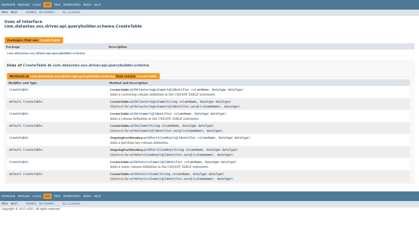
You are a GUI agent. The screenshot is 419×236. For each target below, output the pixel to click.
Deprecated (72, 4)
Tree (57, 4)
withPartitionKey (158, 137)
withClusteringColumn (147, 89)
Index (87, 4)
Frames (31, 12)
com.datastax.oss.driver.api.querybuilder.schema (46, 53)
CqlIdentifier (178, 89)
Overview (8, 4)
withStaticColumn (144, 162)
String (172, 101)
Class (37, 4)
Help (97, 4)
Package (24, 4)
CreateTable (50, 40)
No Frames (47, 12)
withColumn (139, 113)
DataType (219, 89)
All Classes (71, 12)
